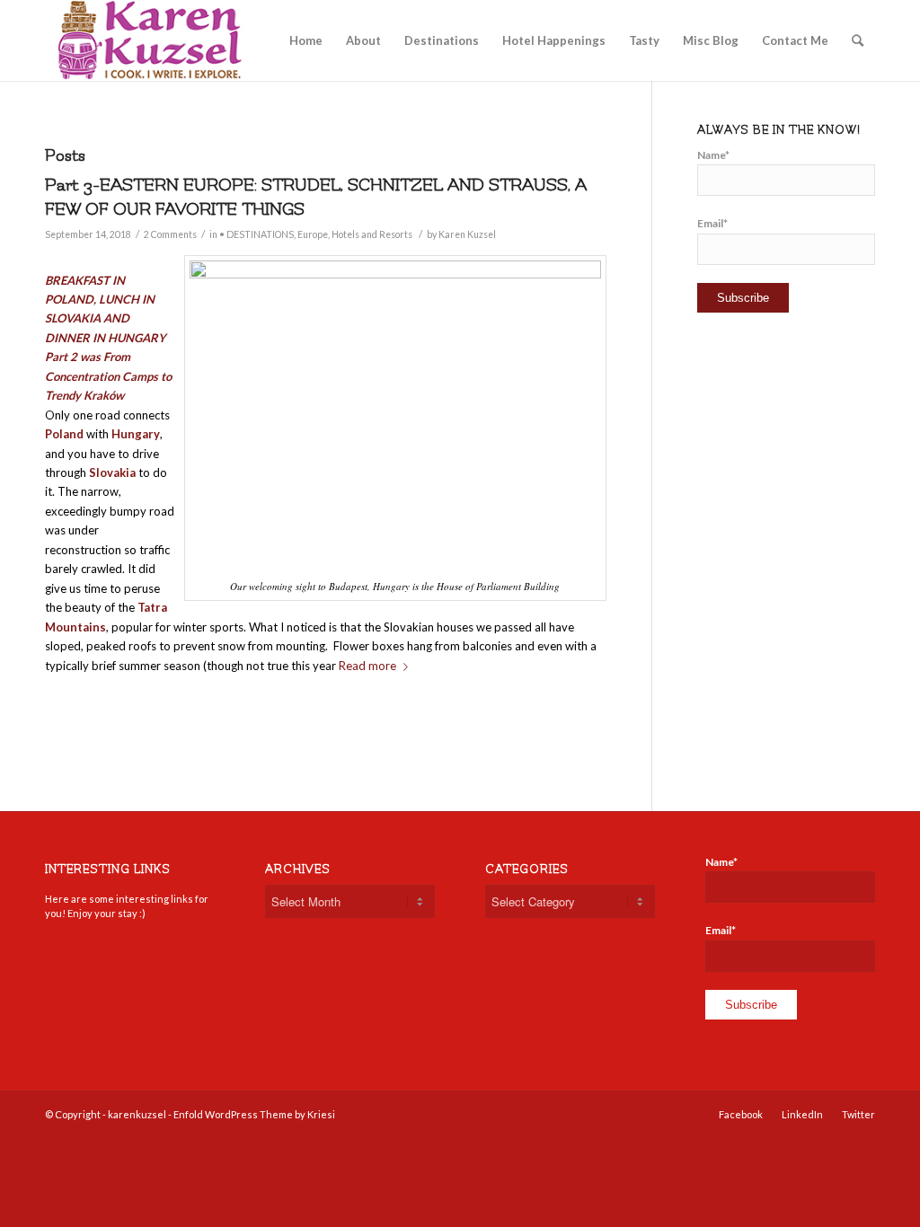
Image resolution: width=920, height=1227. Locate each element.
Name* (713, 155)
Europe (312, 234)
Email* (712, 223)
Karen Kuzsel (467, 234)
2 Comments (170, 234)
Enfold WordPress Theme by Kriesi (254, 1114)
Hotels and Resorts (372, 234)
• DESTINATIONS (256, 234)
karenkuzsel (137, 1114)
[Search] (857, 40)
